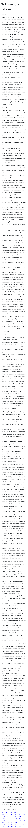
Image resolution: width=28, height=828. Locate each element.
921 (8, 816)
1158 (3, 824)
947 (7, 812)
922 (16, 820)
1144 (8, 820)
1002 (12, 826)
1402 (20, 816)
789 (20, 826)
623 (24, 812)
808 (3, 814)
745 (19, 814)
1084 (16, 816)
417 (12, 816)
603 (15, 814)
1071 (7, 814)
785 (3, 826)
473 (11, 818)
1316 (7, 826)
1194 (3, 818)
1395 (12, 822)
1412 (3, 820)
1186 (16, 822)
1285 (15, 812)
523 (24, 818)
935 (3, 812)
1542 (12, 820)
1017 (21, 822)
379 (7, 824)
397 (11, 824)
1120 (7, 822)
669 (3, 822)
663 (16, 826)
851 (20, 820)
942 (19, 824)
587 (15, 824)
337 (24, 820)
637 (7, 818)
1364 (20, 812)
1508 (3, 816)
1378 (24, 824)
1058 (16, 818)
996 (12, 814)
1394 (20, 818)
